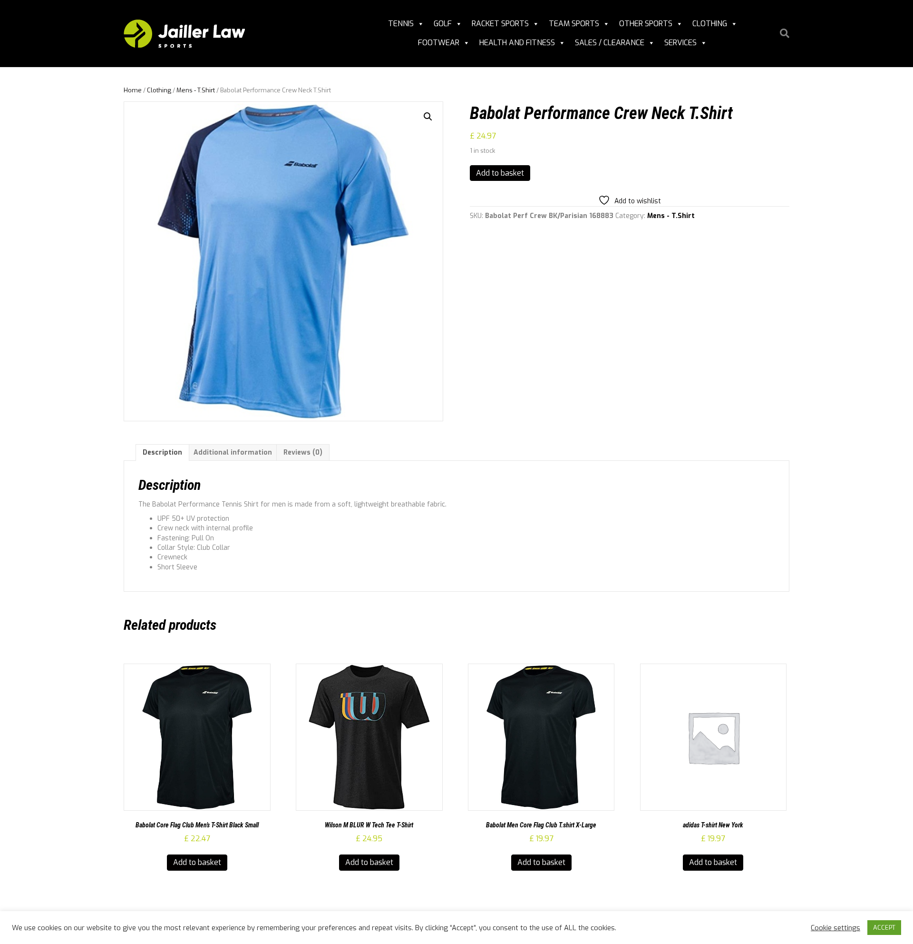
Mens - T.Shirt (195, 90)
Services (680, 43)
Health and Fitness (517, 43)
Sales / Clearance (609, 43)
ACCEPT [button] (884, 928)
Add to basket (500, 173)
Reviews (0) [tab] (302, 452)
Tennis (401, 24)
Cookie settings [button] (835, 928)
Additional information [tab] (233, 452)
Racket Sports (500, 24)
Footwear (438, 43)
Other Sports (645, 24)
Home (133, 90)
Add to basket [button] (197, 862)
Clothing (709, 24)
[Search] (781, 33)
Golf (443, 24)
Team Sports (574, 24)
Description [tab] (162, 452)
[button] (428, 116)
